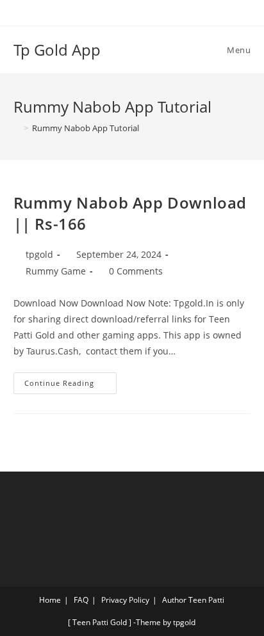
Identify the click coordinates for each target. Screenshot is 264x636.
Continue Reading (70, 380)
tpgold (39, 254)
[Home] (16, 128)
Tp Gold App (57, 49)
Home (50, 599)
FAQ (81, 599)
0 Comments (136, 271)
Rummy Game (56, 271)
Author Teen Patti (193, 599)
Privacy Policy (125, 599)
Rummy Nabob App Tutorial (85, 128)
